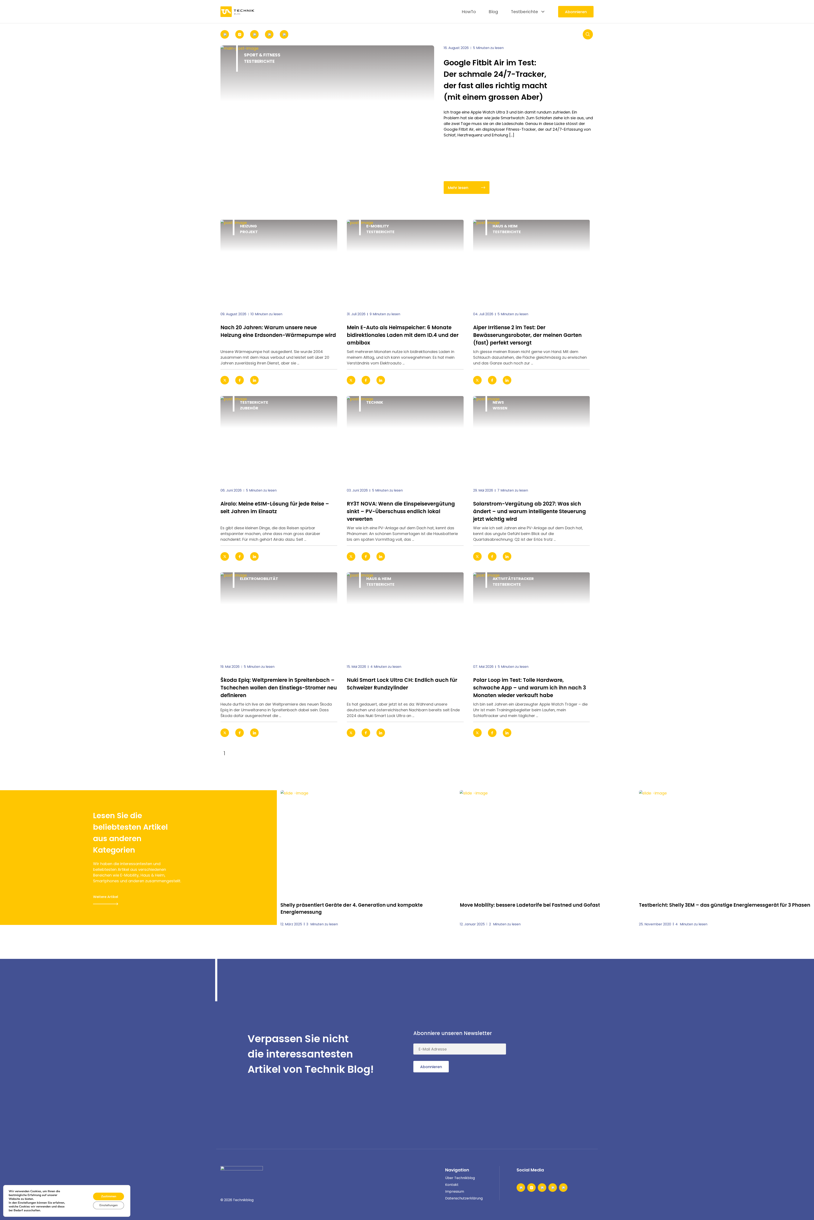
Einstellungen (108, 1205)
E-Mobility (377, 226)
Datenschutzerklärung (464, 1198)
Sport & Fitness (262, 55)
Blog (493, 12)
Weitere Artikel (105, 896)
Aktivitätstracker (513, 578)
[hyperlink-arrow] (328, 380)
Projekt (249, 231)
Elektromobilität (259, 578)
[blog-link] (278, 262)
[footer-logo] (241, 1172)
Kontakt (452, 1184)
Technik (374, 402)
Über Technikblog (460, 1177)
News (498, 402)
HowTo (469, 12)
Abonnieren (576, 11)
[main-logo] (237, 11)
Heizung (248, 226)
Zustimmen (108, 1196)
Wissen (500, 408)
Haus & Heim (505, 226)
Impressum (454, 1191)
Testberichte (524, 12)
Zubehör (249, 408)
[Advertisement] (562, 1054)
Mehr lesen (458, 187)
